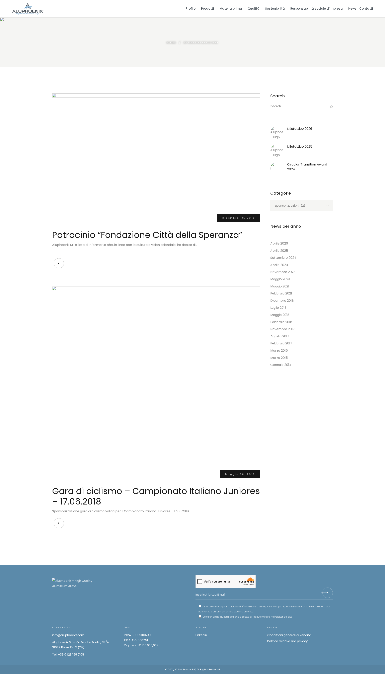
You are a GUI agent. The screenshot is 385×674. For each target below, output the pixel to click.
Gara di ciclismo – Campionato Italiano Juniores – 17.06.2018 (156, 496)
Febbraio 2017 (281, 343)
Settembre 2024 (283, 257)
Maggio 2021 (279, 286)
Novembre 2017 (282, 329)
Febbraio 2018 (281, 322)
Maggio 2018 (279, 315)
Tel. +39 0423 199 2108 (68, 654)
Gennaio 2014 (280, 364)
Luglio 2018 (278, 307)
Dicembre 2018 (282, 300)
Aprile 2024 (279, 265)
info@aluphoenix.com (68, 635)
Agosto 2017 (279, 336)
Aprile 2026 (279, 243)
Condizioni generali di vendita (289, 635)
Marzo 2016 (279, 350)
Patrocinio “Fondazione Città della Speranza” (147, 235)
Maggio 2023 (280, 279)
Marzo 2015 (279, 357)
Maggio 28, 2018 (240, 474)
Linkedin (201, 635)
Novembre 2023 (282, 272)
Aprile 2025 (279, 250)
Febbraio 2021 (281, 293)
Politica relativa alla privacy (287, 641)
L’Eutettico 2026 (299, 128)
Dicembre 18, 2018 (238, 217)
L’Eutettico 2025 (299, 146)
